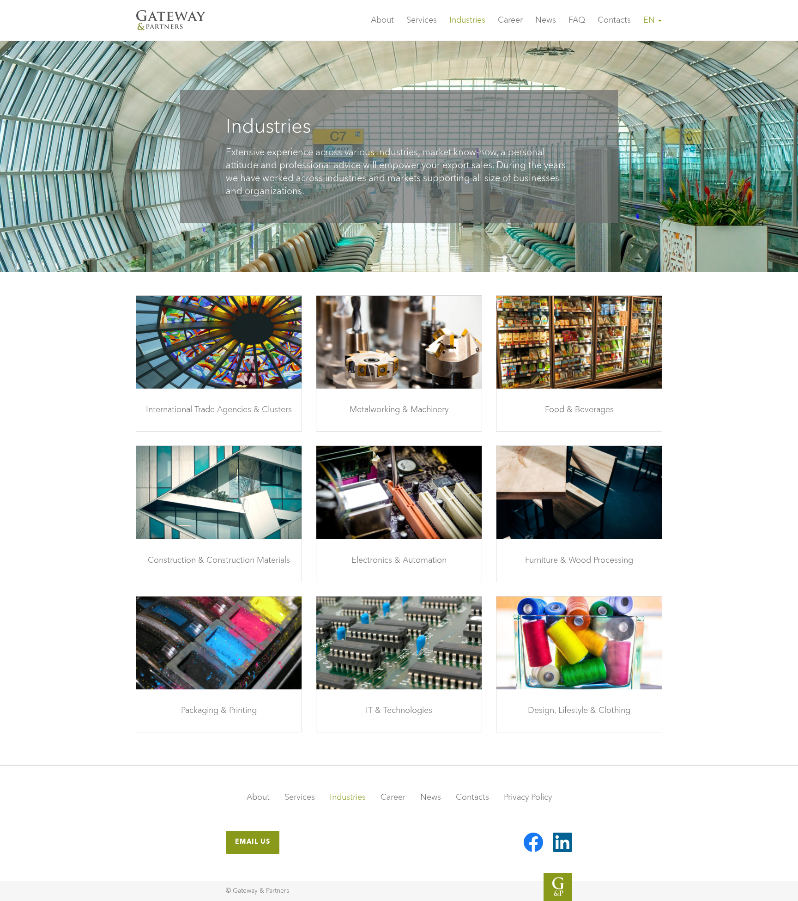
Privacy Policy (528, 797)
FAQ (576, 20)
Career (510, 20)
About (382, 20)
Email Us (252, 842)
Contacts (614, 20)
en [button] (650, 20)
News (545, 20)
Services (421, 20)
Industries (467, 20)
